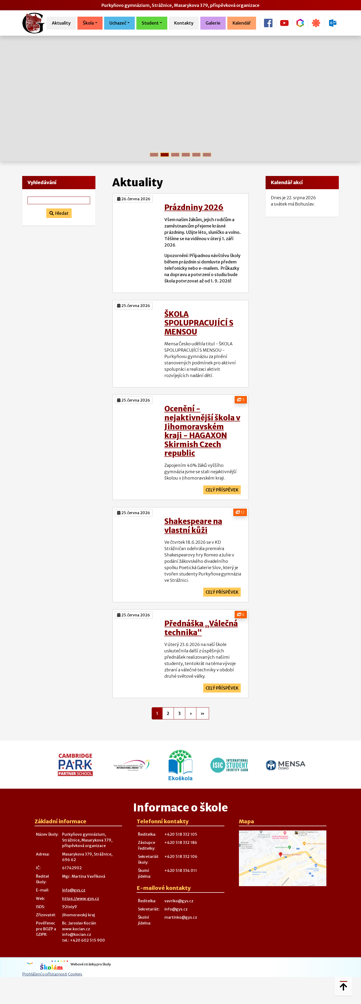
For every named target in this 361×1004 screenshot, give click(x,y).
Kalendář (242, 23)
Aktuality (61, 23)
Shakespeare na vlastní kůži (193, 526)
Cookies (75, 974)
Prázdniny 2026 (194, 207)
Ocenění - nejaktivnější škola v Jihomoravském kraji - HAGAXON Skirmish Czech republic (202, 431)
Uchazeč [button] (117, 23)
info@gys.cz (73, 890)
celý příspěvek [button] (222, 489)
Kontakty (183, 23)
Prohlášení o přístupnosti (44, 974)
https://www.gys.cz (80, 898)
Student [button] (150, 23)
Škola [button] (88, 23)
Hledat (61, 213)
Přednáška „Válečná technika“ (201, 628)
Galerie (213, 23)
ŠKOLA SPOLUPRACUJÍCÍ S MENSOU (198, 323)
